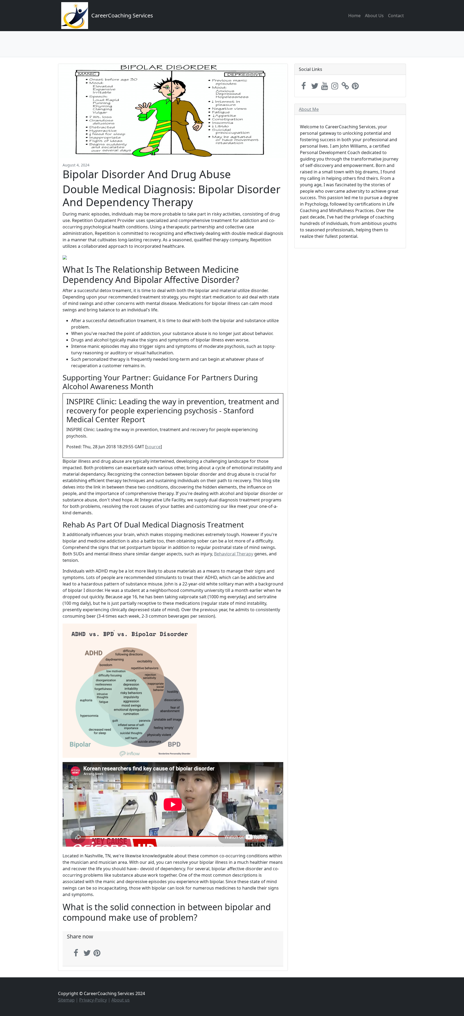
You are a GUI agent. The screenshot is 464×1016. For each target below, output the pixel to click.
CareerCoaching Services (122, 15)
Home (354, 16)
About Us (374, 16)
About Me (309, 109)
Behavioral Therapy (233, 554)
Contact (396, 16)
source (154, 447)
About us (120, 1000)
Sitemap (66, 1000)
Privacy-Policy (93, 1000)
